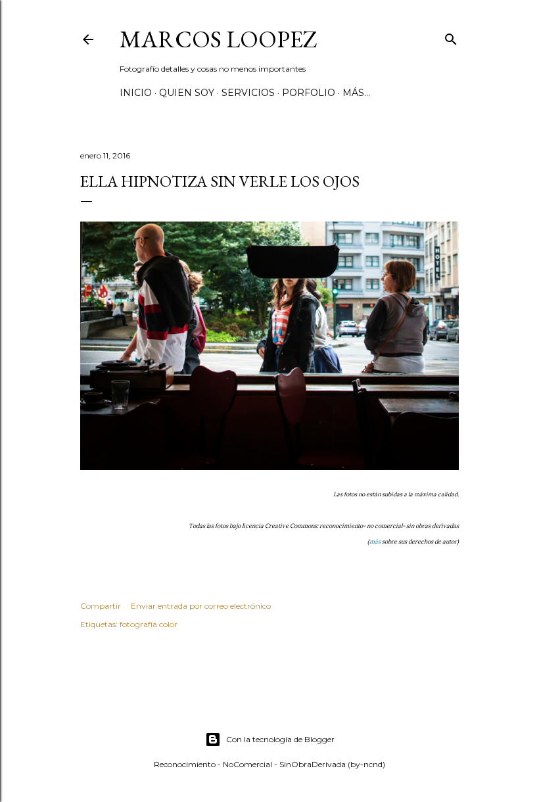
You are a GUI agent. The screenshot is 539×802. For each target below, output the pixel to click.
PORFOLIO (308, 93)
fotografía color (148, 624)
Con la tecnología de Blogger (280, 739)
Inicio (136, 93)
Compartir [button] (100, 606)
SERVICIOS (248, 93)
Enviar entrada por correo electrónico (201, 606)
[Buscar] (451, 36)
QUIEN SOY (186, 93)
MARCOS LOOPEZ (218, 39)
